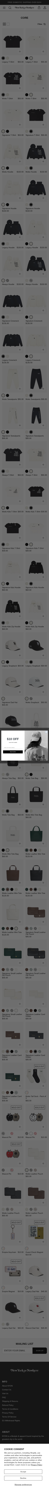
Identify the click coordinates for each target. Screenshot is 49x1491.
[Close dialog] (46, 732)
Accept (23, 1472)
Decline (23, 1478)
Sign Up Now (13, 751)
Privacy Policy (36, 1465)
